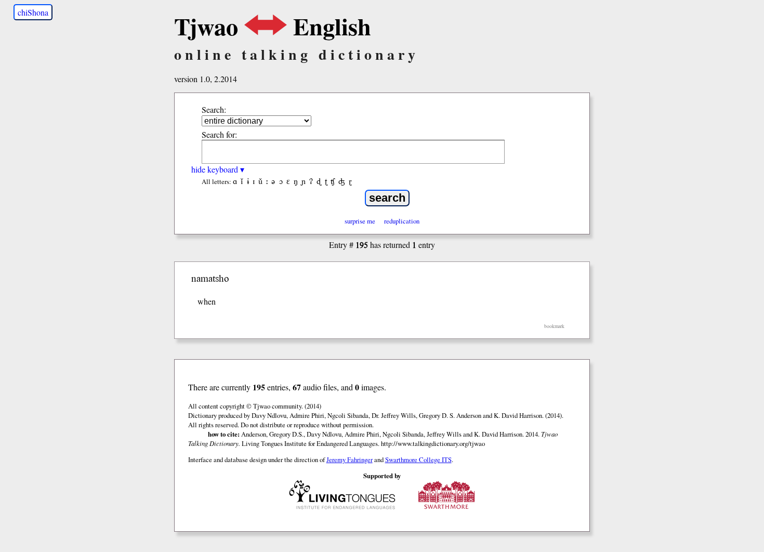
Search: (214, 109)
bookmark (554, 326)
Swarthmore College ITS (418, 459)
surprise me (360, 221)
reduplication (401, 221)
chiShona (33, 12)
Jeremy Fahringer (349, 459)
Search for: (219, 134)
